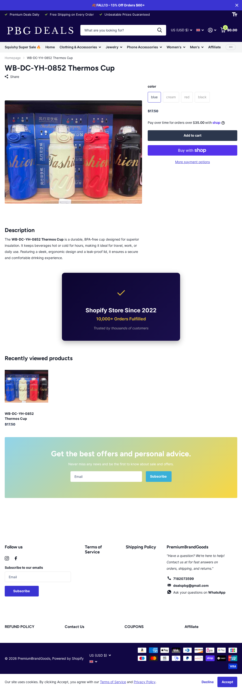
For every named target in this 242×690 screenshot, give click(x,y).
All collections (80, 47)
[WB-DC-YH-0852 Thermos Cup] (26, 386)
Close (237, 5)
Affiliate (214, 47)
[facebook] (16, 558)
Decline (208, 682)
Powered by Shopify (68, 658)
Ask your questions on (199, 592)
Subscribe (158, 476)
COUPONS (134, 626)
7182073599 (183, 579)
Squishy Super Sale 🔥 (23, 47)
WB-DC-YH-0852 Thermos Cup (19, 416)
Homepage (13, 58)
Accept (227, 682)
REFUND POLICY (19, 626)
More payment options (192, 162)
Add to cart (192, 135)
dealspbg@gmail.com (191, 585)
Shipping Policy (141, 547)
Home (50, 47)
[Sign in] (212, 30)
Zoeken (159, 30)
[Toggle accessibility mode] (234, 14)
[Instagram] (7, 558)
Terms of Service (93, 549)
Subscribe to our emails (24, 567)
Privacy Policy (145, 682)
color (152, 86)
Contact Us (74, 626)
